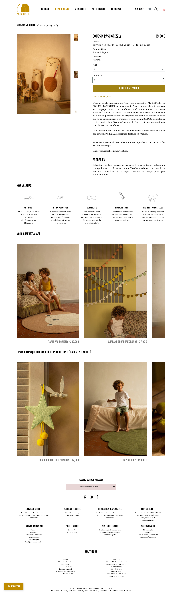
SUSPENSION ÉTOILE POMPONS (54, 460)
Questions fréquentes (148, 537)
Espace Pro (72, 530)
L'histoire (34, 530)
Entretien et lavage (141, 171)
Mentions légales (110, 535)
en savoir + (34, 518)
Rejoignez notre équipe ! (34, 542)
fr (150, 9)
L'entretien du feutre (34, 535)
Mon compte (148, 530)
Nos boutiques (34, 537)
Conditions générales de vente (110, 530)
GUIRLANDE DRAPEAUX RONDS (122, 342)
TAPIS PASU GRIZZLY (58, 342)
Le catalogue (34, 539)
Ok (114, 487)
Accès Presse (72, 532)
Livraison (147, 532)
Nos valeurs (34, 532)
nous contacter (148, 520)
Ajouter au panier (129, 88)
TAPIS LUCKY (129, 460)
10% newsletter (13, 586)
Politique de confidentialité (110, 532)
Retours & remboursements (148, 535)
